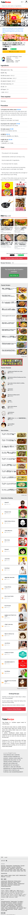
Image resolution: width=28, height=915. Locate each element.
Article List (24, 495)
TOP (2, 857)
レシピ (6, 857)
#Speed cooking (6, 29)
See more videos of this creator (14, 258)
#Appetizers (21, 28)
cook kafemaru (11, 412)
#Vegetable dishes (12, 28)
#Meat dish (5, 28)
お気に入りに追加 (15, 51)
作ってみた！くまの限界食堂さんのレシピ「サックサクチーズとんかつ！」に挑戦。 (9, 490)
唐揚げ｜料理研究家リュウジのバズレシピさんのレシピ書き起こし (9, 289)
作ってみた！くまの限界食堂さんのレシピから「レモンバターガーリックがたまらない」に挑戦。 (9, 477)
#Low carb (20, 31)
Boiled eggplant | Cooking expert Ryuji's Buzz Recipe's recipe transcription (9, 330)
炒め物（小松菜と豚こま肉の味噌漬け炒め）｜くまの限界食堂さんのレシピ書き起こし (7, 243)
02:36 (10, 139)
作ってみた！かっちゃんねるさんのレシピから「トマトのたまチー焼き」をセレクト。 (9, 459)
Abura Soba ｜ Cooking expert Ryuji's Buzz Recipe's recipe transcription (8, 323)
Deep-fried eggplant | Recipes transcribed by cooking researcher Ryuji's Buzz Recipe (9, 350)
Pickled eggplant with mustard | (8, 315)
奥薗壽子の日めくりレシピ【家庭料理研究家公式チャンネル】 (17, 418)
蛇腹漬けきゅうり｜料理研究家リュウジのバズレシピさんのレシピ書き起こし (9, 337)
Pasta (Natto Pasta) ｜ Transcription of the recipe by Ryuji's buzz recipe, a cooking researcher (8, 296)
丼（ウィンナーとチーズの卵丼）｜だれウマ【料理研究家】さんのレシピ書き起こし (9, 302)
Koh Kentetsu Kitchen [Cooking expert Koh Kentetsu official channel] (17, 377)
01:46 (18, 123)
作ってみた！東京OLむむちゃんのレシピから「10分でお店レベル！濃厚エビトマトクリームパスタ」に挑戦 (9, 471)
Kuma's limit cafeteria (12, 406)
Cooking (9, 400)
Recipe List (24, 356)
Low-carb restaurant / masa (14, 56)
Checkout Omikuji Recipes (14, 709)
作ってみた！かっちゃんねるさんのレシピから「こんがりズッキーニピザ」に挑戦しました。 (9, 484)
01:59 (11, 129)
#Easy (4, 32)
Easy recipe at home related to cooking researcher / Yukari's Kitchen (16, 383)
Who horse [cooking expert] (14, 394)
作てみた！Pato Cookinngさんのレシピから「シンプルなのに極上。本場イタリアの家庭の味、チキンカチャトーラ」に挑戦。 (9, 440)
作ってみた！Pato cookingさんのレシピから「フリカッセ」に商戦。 (9, 434)
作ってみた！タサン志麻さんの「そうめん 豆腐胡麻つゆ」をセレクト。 (9, 446)
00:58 (19, 109)
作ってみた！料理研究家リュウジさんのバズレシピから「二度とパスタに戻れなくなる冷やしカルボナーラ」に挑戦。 (9, 465)
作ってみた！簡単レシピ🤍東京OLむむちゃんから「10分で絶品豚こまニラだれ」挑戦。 (9, 453)
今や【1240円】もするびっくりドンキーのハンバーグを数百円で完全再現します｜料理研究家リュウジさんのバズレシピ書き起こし (7, 228)
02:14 (8, 134)
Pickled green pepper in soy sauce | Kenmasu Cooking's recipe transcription (9, 343)
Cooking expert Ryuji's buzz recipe (15, 371)
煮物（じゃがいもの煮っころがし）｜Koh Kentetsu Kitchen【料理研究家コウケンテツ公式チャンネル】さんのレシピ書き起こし (9, 309)
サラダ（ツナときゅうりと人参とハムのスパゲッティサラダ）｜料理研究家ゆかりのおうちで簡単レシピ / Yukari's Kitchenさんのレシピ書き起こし (21, 243)
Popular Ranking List (22, 688)
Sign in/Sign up (14, 275)
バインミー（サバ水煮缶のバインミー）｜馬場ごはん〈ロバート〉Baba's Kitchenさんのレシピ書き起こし (21, 228)
